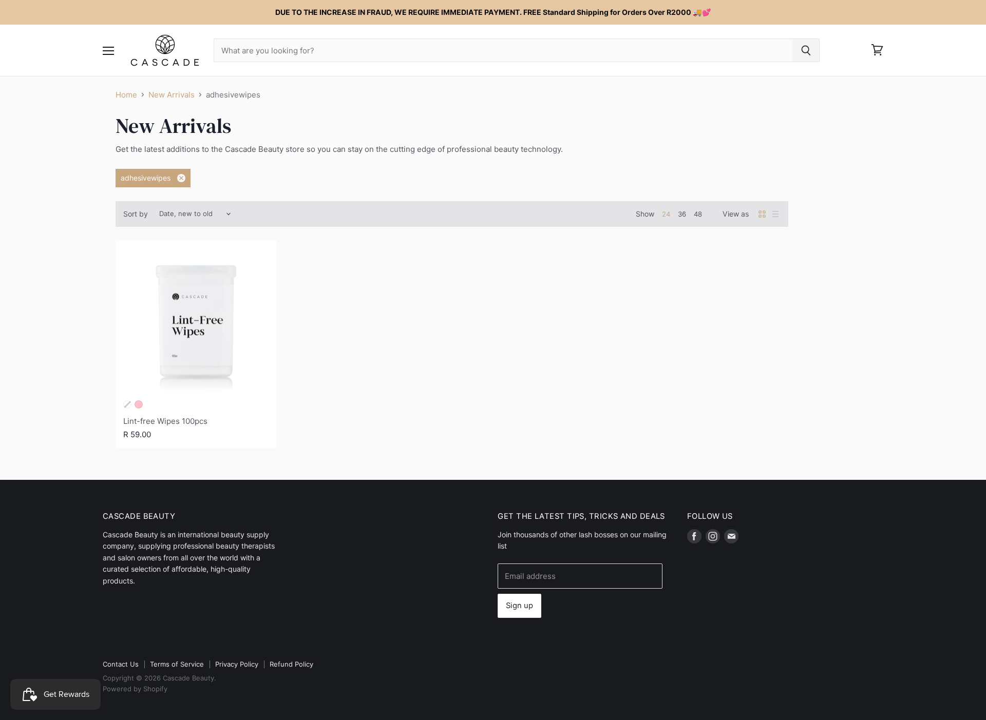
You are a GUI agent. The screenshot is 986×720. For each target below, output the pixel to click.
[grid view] (762, 214)
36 (682, 214)
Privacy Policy (236, 664)
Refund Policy (291, 664)
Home (126, 94)
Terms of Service (177, 664)
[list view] (775, 214)
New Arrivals (171, 94)
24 (666, 214)
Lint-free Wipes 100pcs (165, 421)
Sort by (135, 214)
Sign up (519, 605)
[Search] (806, 50)
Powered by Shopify (135, 689)
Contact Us (121, 664)
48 (698, 214)
